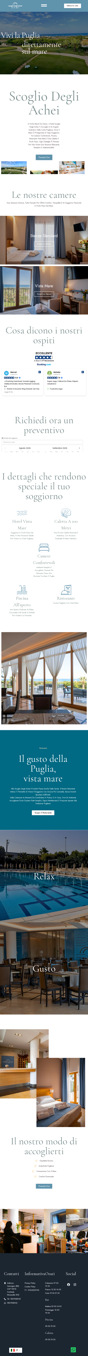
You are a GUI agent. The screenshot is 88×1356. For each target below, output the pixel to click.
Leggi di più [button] (8, 392)
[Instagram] (75, 1284)
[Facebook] (69, 1284)
